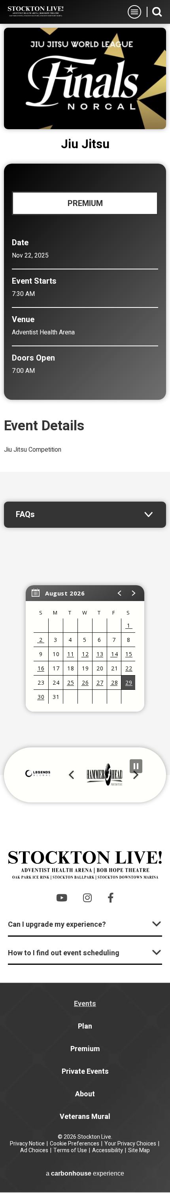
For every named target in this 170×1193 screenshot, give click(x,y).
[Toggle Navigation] (134, 12)
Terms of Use (70, 1150)
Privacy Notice (27, 1144)
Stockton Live (35, 11)
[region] (85, 648)
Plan (85, 1026)
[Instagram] (87, 898)
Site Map (139, 1150)
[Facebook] (111, 898)
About (85, 1094)
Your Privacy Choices (130, 1144)
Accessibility (107, 1150)
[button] (120, 593)
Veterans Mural (85, 1116)
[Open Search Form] (157, 12)
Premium (85, 1049)
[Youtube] (61, 898)
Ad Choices (34, 1150)
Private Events (85, 1071)
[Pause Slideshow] (136, 766)
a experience (85, 1173)
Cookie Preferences (74, 1144)
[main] (85, 399)
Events (85, 1003)
